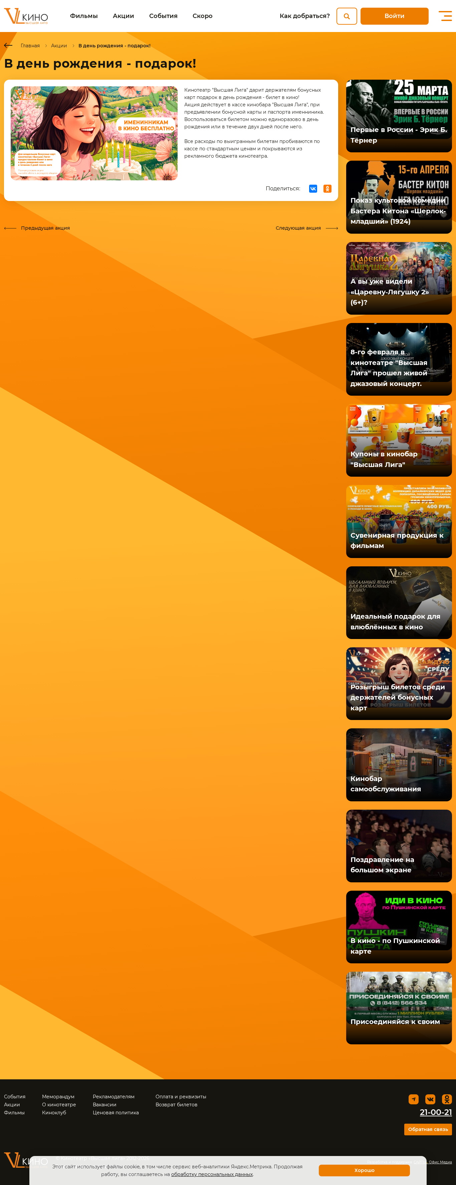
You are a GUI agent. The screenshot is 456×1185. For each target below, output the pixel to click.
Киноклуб (54, 1113)
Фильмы (84, 16)
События (163, 16)
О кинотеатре (59, 1105)
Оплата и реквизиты (181, 1097)
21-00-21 (436, 1112)
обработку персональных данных (212, 1174)
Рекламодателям (114, 1097)
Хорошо (365, 1170)
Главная (30, 46)
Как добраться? (305, 16)
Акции (123, 16)
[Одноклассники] (327, 189)
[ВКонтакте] (313, 189)
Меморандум (58, 1097)
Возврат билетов (177, 1105)
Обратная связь (428, 1129)
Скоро (203, 16)
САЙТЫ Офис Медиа (433, 1162)
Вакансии (105, 1105)
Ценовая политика (116, 1113)
